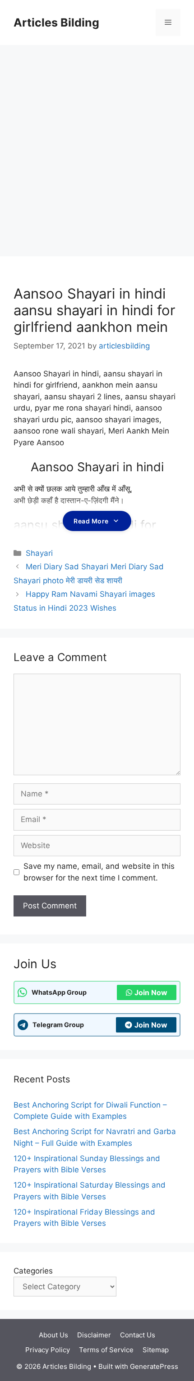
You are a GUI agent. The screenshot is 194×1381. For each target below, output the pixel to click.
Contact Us (137, 1335)
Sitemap (156, 1349)
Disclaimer (94, 1335)
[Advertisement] (97, 146)
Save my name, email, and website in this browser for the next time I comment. (99, 872)
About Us (53, 1335)
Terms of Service (106, 1349)
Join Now (150, 992)
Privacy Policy (47, 1349)
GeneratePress (154, 1366)
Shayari (39, 553)
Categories (33, 1270)
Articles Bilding (56, 22)
